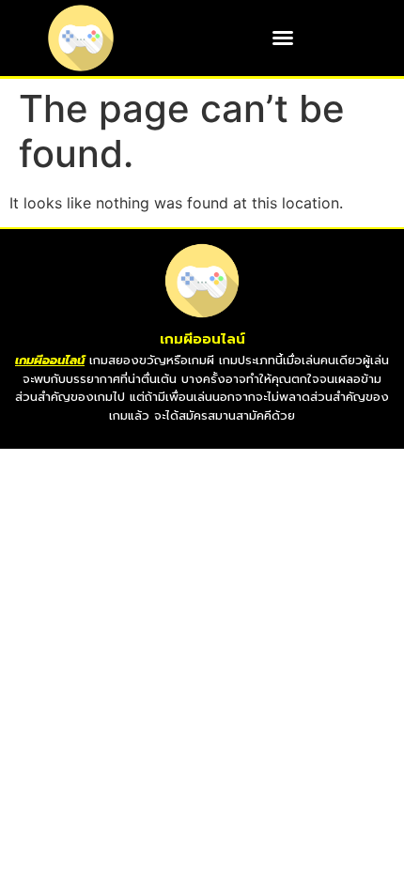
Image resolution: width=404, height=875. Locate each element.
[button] (283, 37)
